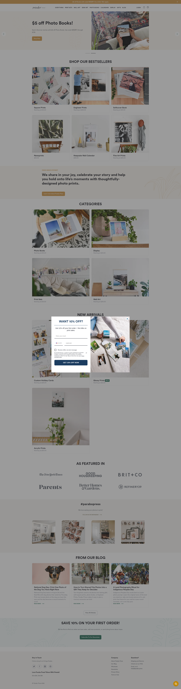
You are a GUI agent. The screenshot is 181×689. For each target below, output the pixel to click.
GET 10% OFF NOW (71, 363)
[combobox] (58, 343)
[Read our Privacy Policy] (86, 353)
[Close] (127, 319)
